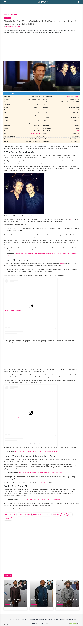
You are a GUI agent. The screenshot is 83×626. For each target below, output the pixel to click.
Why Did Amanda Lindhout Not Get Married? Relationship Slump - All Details (40, 472)
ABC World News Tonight (24, 514)
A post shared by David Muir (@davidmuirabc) (30, 337)
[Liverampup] (42, 1)
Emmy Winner (56, 514)
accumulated (45, 482)
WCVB (69, 514)
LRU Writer (8, 26)
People (62, 263)
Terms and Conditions (13, 619)
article (72, 219)
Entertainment (14, 14)
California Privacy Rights (45, 619)
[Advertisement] (41, 47)
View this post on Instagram (13, 310)
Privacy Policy (24, 619)
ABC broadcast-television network (41, 514)
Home (5, 14)
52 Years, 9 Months (35, 133)
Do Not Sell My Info (71, 619)
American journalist (10, 514)
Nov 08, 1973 (76, 131)
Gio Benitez (8, 518)
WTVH (63, 514)
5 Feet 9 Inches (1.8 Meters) (72, 96)
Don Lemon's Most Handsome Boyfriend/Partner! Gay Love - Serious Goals (36, 451)
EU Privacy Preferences (59, 619)
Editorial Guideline (33, 619)
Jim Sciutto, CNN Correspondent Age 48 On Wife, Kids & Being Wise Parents (40, 499)
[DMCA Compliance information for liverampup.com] (74, 624)
